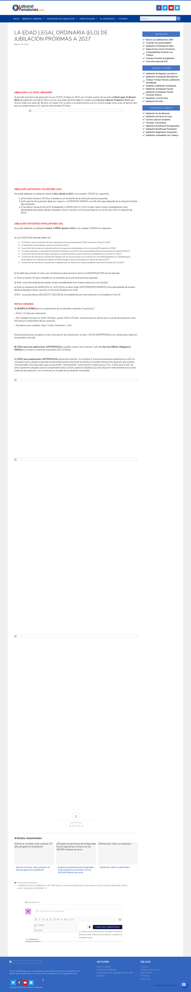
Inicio (16, 19)
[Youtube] (171, 8)
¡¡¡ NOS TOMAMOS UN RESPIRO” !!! (32, 888)
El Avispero (106, 19)
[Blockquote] (58, 919)
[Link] (65, 919)
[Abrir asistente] (184, 985)
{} (69, 919)
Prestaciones (87, 19)
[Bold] (36, 919)
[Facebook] (159, 8)
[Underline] (43, 919)
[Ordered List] (50, 919)
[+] (72, 919)
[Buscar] (178, 18)
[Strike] (47, 919)
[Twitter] (165, 8)
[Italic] (40, 919)
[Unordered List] (54, 919)
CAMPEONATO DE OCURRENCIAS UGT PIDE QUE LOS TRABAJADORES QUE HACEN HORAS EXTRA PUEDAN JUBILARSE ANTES (72, 885)
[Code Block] (61, 919)
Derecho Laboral (32, 19)
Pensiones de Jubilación (60, 19)
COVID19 (123, 19)
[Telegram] (177, 8)
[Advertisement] (76, 68)
